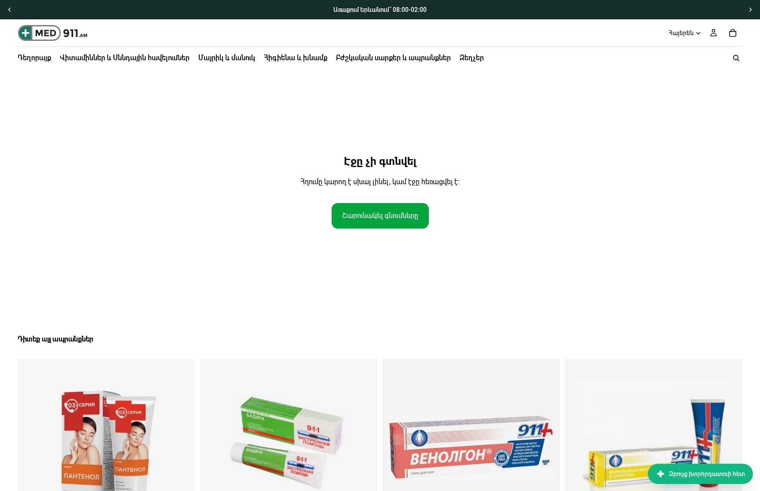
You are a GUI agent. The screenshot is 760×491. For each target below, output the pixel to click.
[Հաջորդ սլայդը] (750, 9)
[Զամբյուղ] (732, 33)
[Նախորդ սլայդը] (9, 9)
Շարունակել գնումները (380, 215)
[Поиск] (736, 58)
